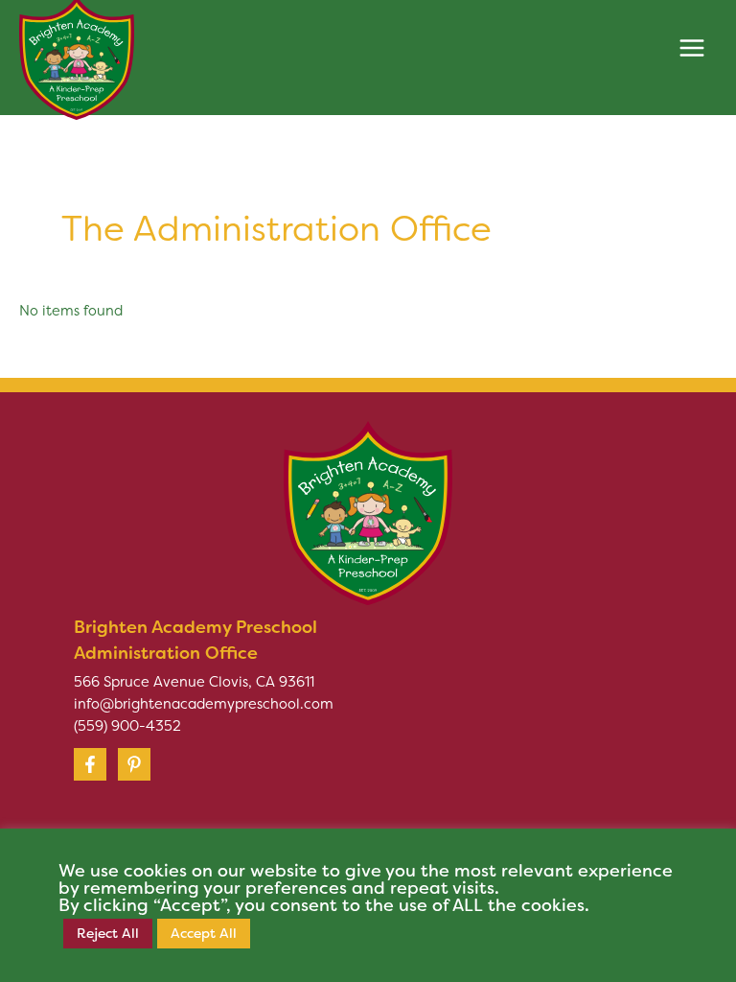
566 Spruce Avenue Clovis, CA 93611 (194, 681)
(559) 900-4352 (127, 726)
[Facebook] (90, 764)
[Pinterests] (134, 764)
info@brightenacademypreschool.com (204, 703)
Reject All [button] (108, 933)
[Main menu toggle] (692, 48)
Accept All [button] (204, 933)
